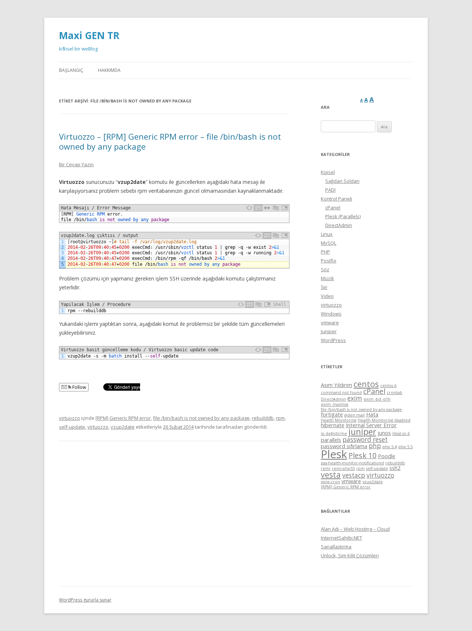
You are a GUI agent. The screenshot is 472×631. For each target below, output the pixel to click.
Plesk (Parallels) (343, 216)
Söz (325, 269)
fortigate (332, 414)
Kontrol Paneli (336, 198)
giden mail (354, 415)
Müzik (327, 278)
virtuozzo (69, 418)
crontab (394, 392)
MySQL (328, 243)
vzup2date (123, 426)
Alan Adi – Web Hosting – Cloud (355, 529)
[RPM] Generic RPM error (123, 418)
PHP (325, 251)
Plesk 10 (362, 455)
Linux (327, 234)
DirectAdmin (338, 225)
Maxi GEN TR (89, 35)
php (375, 446)
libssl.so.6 (401, 433)
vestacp (353, 475)
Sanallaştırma (336, 546)
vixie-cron (330, 481)
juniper (362, 431)
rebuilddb (263, 418)
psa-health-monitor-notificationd (352, 463)
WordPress (333, 340)
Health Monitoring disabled (384, 420)
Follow (78, 387)
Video (327, 296)
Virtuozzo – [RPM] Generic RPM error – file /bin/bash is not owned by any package (170, 141)
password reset (365, 439)
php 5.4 (389, 446)
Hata (372, 414)
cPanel (332, 207)
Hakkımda (109, 70)
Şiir (324, 287)
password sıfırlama (344, 446)
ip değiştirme (334, 433)
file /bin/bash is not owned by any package (201, 418)
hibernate (332, 425)
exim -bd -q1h (377, 399)
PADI (330, 189)
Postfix (328, 260)
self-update (72, 426)
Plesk (334, 454)
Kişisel (328, 172)
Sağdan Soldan (342, 181)
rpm (280, 418)
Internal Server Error (371, 425)
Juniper (329, 331)
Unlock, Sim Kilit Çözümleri (350, 555)
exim (354, 398)
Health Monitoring (338, 420)
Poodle (386, 456)
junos (384, 432)
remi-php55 (343, 468)
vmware (330, 322)
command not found (341, 392)
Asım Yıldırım (336, 384)
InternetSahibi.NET (341, 537)
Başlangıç (71, 70)
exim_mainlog (334, 404)
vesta (331, 474)
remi (325, 468)
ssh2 (394, 467)
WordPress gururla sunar (85, 600)
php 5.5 (405, 446)
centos (366, 384)
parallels (331, 439)
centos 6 (388, 385)
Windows (331, 313)
